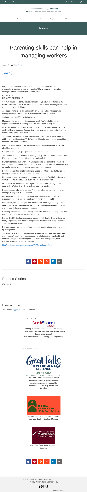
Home (19, 19)
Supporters (54, 19)
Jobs (35, 19)
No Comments (20, 65)
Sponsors (43, 19)
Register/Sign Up (71, 2)
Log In (80, 2)
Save (6, 73)
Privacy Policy (58, 491)
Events (27, 19)
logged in (16, 310)
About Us (65, 19)
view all (33, 318)
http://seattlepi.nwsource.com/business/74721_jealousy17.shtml (27, 245)
